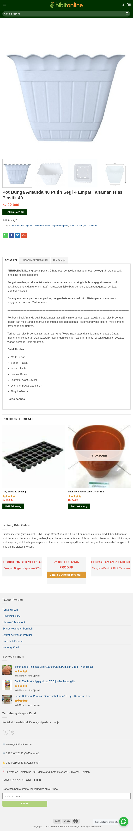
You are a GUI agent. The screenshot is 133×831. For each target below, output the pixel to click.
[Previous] (2, 471)
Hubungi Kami (10, 647)
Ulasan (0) (59, 260)
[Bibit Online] (66, 5)
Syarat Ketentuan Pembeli (17, 628)
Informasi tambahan (35, 260)
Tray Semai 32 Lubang (14, 491)
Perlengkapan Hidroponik (56, 225)
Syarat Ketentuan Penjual (17, 635)
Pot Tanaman (90, 225)
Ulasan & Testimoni (13, 622)
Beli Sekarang (15, 212)
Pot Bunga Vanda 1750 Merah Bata (86, 491)
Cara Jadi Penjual (12, 641)
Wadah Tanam (76, 225)
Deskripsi (11, 260)
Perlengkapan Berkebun (32, 225)
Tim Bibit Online (11, 616)
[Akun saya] (123, 4)
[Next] (130, 471)
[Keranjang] (129, 4)
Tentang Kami (10, 609)
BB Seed (16, 225)
